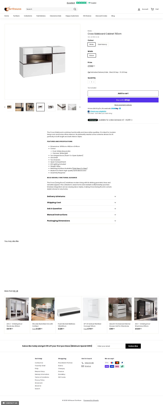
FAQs (36, 368)
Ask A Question (54, 208)
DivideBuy (61, 374)
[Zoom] (42, 61)
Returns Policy (40, 371)
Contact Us (39, 363)
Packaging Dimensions (58, 220)
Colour (91, 40)
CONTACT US (11, 403)
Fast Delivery (40, 16)
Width (90, 51)
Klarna (60, 366)
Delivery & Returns (56, 196)
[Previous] (5, 107)
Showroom (39, 383)
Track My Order (40, 366)
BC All (15, 291)
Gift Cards (62, 377)
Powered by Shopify (91, 400)
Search (37, 389)
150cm (91, 55)
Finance (61, 371)
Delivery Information (42, 374)
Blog (113, 16)
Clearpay (61, 368)
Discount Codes (101, 16)
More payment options (123, 105)
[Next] (79, 107)
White (91, 44)
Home (6, 16)
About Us (38, 386)
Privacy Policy (40, 380)
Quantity (92, 78)
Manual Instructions (57, 214)
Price (90, 62)
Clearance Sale (55, 16)
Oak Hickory (102, 44)
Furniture (16, 16)
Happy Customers (72, 16)
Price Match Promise (65, 363)
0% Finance (87, 16)
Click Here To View (80, 168)
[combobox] (52, 9)
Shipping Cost (54, 202)
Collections (28, 16)
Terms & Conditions (42, 377)
